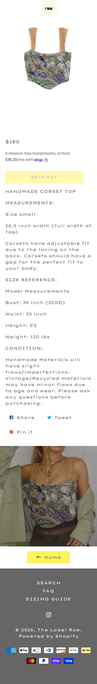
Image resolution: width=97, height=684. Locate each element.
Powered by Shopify (49, 636)
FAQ (48, 590)
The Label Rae (58, 629)
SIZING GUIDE (48, 599)
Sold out (44, 176)
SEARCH (48, 582)
